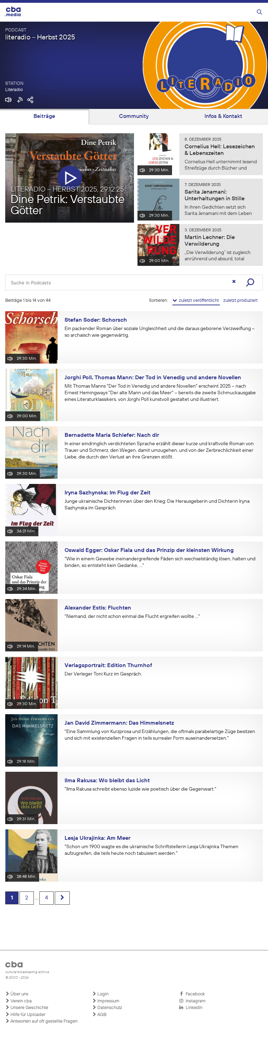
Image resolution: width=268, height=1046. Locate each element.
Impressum (107, 1001)
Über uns (18, 994)
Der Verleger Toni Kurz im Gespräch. (103, 674)
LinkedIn (193, 1008)
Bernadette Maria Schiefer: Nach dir (112, 435)
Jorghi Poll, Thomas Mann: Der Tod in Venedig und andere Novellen (153, 378)
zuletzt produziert (240, 300)
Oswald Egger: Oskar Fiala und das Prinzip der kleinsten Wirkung (149, 550)
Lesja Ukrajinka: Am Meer (98, 838)
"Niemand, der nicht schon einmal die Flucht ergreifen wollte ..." (132, 616)
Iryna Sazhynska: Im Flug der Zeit (107, 493)
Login (102, 994)
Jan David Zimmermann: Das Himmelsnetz (119, 723)
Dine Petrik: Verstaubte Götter (67, 205)
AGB (101, 1015)
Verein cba (20, 1001)
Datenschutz (109, 1008)
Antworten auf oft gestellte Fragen (43, 1021)
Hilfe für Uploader (27, 1015)
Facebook (194, 994)
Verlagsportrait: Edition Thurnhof (108, 665)
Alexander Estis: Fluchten (98, 608)
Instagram (195, 1001)
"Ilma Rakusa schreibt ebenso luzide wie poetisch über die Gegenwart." (140, 789)
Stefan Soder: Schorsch (96, 320)
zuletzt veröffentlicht (198, 300)
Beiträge (44, 116)
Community (134, 116)
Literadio (14, 90)
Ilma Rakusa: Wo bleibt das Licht (107, 781)
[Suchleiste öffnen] (259, 12)
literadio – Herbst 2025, (67, 189)
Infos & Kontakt (223, 116)
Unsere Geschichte (28, 1008)
